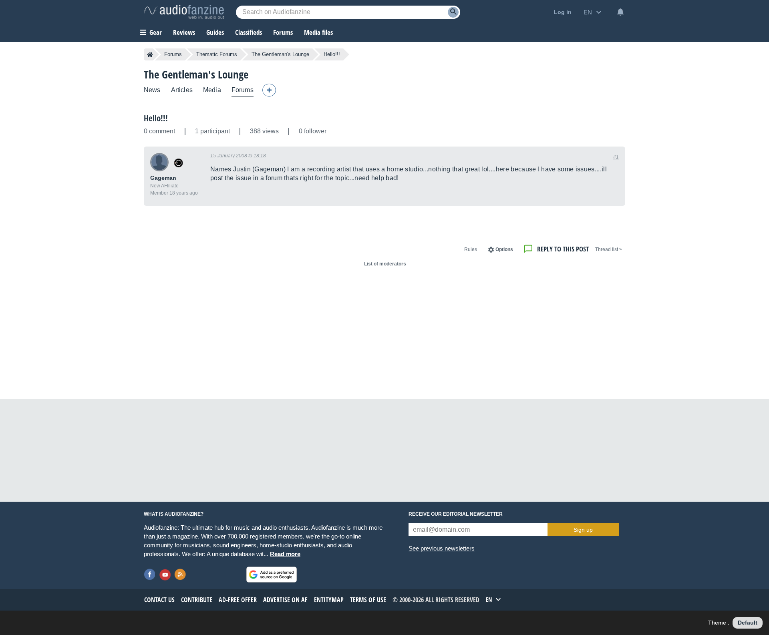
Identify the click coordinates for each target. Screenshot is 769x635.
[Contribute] (269, 90)
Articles (182, 89)
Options (504, 249)
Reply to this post (563, 248)
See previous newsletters (442, 548)
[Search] (453, 12)
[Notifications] (620, 12)
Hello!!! (156, 118)
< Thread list (608, 249)
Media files (318, 32)
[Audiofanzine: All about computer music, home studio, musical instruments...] (184, 12)
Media (212, 89)
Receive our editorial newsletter (456, 514)
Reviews (184, 32)
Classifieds (248, 32)
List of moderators (385, 264)
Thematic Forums (216, 54)
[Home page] (150, 54)
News (152, 89)
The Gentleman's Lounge (280, 54)
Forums (173, 54)
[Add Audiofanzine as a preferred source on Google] (271, 575)
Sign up (583, 529)
